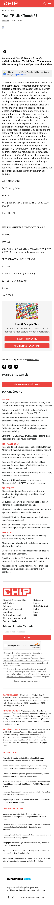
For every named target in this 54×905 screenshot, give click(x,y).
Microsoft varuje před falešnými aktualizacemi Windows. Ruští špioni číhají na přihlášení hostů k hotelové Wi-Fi (24, 494)
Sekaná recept (37, 719)
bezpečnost (8, 488)
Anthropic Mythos (28, 737)
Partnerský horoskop (21, 698)
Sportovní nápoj (19, 716)
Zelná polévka (15, 719)
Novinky (6, 399)
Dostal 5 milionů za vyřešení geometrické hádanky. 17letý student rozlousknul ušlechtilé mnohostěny (26, 775)
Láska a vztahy (25, 700)
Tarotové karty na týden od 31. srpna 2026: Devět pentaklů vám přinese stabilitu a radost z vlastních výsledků (26, 859)
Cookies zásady (10, 621)
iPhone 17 (7, 742)
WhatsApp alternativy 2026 (13, 706)
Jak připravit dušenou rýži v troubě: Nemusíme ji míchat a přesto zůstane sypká (26, 844)
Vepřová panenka (28, 711)
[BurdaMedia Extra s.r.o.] (17, 592)
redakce (5, 21)
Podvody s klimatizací (29, 742)
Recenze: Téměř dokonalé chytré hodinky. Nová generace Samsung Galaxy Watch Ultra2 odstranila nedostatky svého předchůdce (24, 465)
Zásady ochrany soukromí (14, 618)
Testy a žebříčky (10, 444)
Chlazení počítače (28, 729)
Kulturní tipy (37, 700)
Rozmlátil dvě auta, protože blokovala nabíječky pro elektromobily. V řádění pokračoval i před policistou (23, 759)
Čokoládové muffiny (20, 713)
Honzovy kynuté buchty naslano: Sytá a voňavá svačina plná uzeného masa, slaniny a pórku (27, 836)
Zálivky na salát (34, 716)
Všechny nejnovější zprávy (27, 384)
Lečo (6, 721)
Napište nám (33, 359)
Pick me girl (36, 698)
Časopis (11, 11)
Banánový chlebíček (38, 713)
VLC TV (16, 742)
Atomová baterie (43, 737)
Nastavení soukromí (12, 615)
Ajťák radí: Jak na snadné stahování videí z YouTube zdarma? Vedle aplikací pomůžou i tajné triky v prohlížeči (25, 569)
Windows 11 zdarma (11, 737)
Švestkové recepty (17, 721)
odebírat (27, 638)
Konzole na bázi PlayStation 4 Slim (18, 740)
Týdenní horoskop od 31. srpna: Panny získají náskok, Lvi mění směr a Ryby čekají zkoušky (26, 851)
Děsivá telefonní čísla (28, 695)
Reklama (7, 606)
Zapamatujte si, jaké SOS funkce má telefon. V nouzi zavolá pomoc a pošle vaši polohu (26, 801)
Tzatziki (26, 719)
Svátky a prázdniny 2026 (18, 703)
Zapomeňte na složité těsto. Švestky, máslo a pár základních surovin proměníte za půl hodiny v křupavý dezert (24, 816)
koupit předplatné (27, 339)
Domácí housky (33, 721)
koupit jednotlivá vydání (27, 346)
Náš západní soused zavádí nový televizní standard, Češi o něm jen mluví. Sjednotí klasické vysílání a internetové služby (25, 428)
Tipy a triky (8, 532)
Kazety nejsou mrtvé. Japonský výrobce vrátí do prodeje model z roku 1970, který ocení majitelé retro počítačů (25, 767)
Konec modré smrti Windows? (30, 735)
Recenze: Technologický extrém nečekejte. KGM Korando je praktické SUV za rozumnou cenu (27, 793)
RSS (35, 615)
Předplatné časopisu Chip (14, 600)
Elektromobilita (40, 740)
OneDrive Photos (10, 735)
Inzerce (36, 612)
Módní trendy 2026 (37, 703)
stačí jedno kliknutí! (19, 75)
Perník (47, 719)
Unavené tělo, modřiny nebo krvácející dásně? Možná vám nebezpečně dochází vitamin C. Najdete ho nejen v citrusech (26, 827)
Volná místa (8, 603)
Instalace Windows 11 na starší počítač (28, 732)
